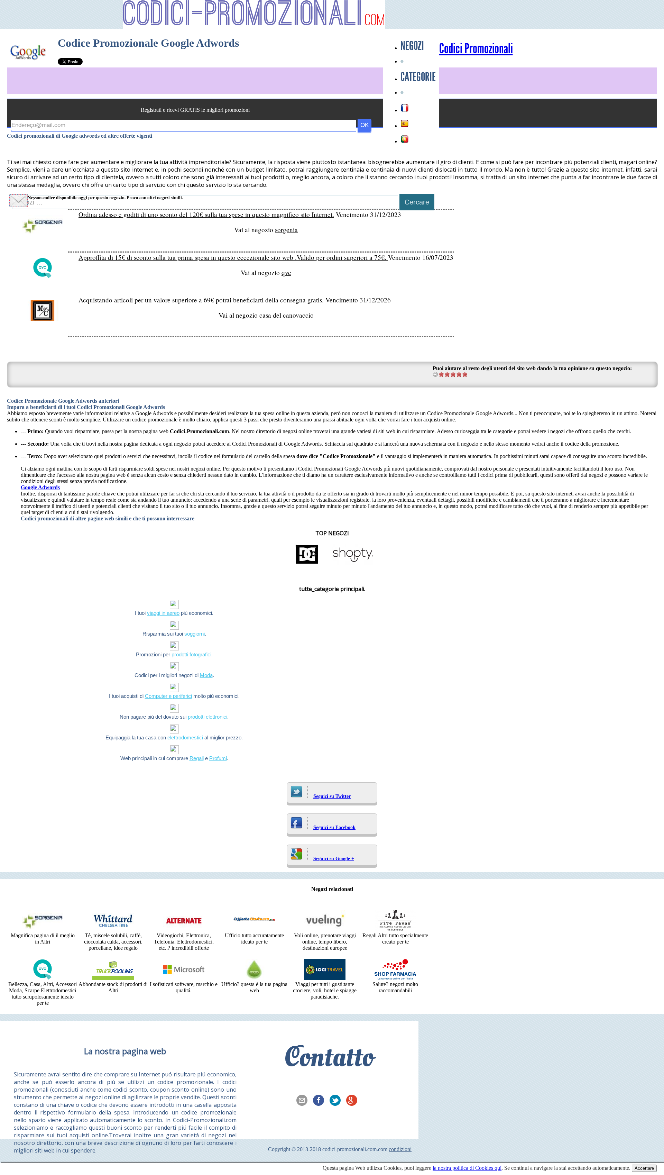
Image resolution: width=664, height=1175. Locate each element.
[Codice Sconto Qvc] (42, 978)
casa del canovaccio (286, 315)
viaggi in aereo (163, 613)
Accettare (644, 1168)
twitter (337, 1101)
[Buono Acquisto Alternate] (183, 929)
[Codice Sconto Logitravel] (324, 978)
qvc (286, 272)
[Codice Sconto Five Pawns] (395, 929)
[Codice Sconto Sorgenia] (42, 929)
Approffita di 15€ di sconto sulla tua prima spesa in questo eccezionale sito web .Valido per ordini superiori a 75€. (233, 257)
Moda (206, 675)
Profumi (218, 758)
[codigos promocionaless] (404, 123)
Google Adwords (40, 487)
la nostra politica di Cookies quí (467, 1168)
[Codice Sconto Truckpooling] (113, 978)
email (304, 1101)
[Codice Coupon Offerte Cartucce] (254, 929)
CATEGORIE (418, 77)
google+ (353, 1101)
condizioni (400, 1149)
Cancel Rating (436, 374)
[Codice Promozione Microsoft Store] (183, 978)
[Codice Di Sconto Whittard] (113, 929)
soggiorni (194, 634)
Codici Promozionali (476, 48)
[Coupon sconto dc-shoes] (307, 563)
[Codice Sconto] (395, 978)
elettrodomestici (185, 737)
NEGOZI (412, 45)
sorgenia (286, 229)
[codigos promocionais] (404, 139)
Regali (197, 758)
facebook (320, 1101)
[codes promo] (404, 108)
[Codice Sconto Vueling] (324, 929)
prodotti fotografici (191, 654)
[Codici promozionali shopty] (353, 563)
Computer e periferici (168, 696)
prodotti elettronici (207, 717)
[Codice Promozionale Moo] (254, 978)
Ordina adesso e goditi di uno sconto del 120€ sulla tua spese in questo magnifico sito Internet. (206, 214)
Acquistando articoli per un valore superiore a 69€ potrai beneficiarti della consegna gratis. (201, 299)
